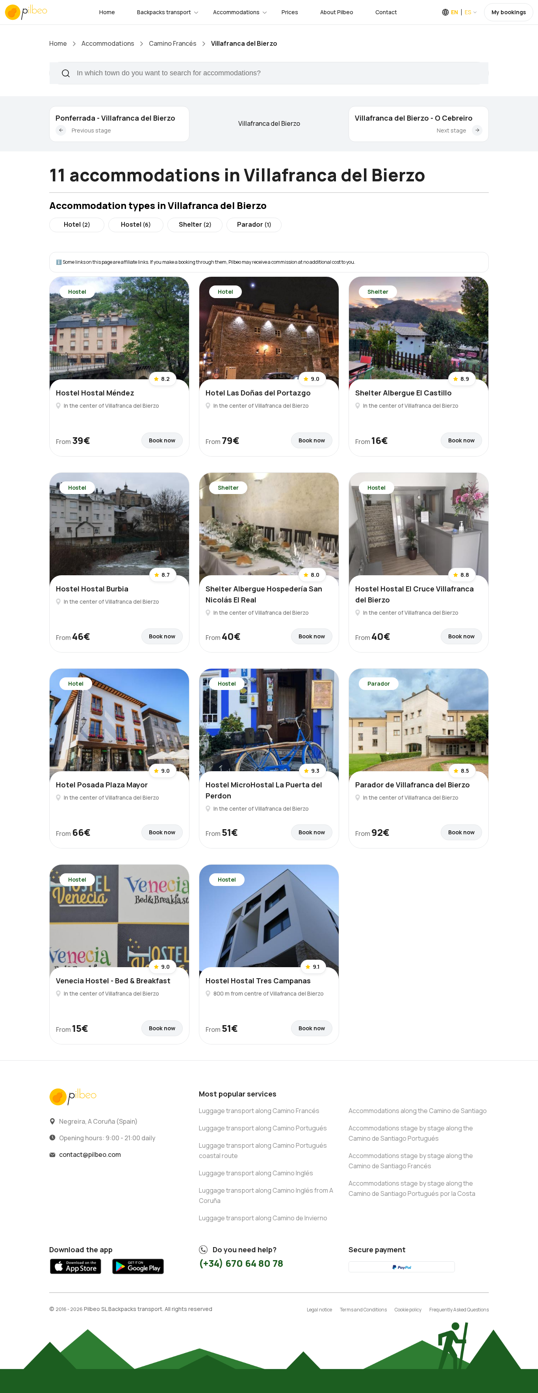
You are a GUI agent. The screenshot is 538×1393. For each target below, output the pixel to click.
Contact (386, 12)
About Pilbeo (336, 12)
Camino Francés (173, 43)
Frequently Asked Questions (459, 1309)
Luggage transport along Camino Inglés (256, 1173)
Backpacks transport (164, 12)
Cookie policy (408, 1309)
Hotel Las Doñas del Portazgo (258, 392)
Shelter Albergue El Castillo (403, 392)
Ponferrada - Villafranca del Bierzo (115, 118)
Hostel (136, 224)
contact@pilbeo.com (90, 1154)
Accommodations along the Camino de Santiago (418, 1110)
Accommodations (236, 12)
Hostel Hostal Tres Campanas (258, 980)
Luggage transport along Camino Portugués (263, 1128)
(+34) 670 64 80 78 (241, 1263)
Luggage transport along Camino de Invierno (263, 1218)
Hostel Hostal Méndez (95, 392)
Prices (290, 12)
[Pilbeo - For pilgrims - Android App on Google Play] (137, 1275)
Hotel (77, 224)
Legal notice (319, 1309)
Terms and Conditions (363, 1309)
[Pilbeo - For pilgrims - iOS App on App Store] (75, 1275)
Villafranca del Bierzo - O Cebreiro (414, 118)
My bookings (509, 12)
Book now (162, 440)
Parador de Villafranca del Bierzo (412, 784)
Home (107, 12)
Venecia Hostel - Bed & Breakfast (113, 980)
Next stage (451, 130)
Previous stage (91, 130)
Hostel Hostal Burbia (92, 588)
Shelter (195, 224)
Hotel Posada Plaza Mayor (102, 784)
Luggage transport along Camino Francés (259, 1110)
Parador (254, 224)
